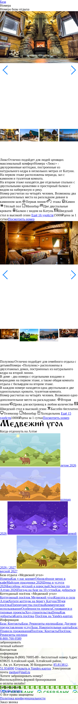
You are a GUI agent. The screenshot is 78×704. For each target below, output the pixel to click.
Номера (5, 578)
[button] (73, 70)
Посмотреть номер (21, 219)
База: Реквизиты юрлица (39, 623)
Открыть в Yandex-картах (33, 668)
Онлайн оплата (11, 691)
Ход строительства (38, 612)
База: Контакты (11, 623)
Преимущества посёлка (28, 605)
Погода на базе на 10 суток (36, 590)
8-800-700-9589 (10, 638)
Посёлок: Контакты (44, 631)
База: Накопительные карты (51, 627)
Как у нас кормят (23, 578)
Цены (56, 612)
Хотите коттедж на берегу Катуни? (33, 601)
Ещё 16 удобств (42, 215)
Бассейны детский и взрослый (28, 586)
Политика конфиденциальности (23, 698)
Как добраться (65, 590)
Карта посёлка (24, 616)
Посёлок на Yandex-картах (54, 616)
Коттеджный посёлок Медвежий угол (27, 597)
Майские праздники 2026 (25, 582)
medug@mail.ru (19, 672)
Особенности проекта (36, 608)
